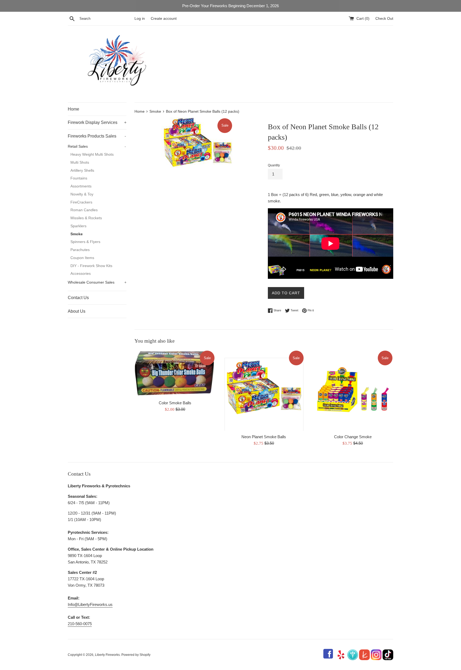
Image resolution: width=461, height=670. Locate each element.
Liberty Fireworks (107, 655)
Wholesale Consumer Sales (97, 282)
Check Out (384, 19)
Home (73, 109)
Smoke (76, 234)
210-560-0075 (80, 623)
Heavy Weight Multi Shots (92, 154)
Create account (164, 19)
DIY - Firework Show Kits (91, 266)
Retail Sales (97, 146)
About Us (76, 311)
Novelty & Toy (81, 194)
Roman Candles (84, 210)
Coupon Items (82, 258)
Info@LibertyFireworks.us (90, 604)
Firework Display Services (97, 122)
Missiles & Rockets (86, 218)
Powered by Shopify (135, 655)
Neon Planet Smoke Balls (263, 436)
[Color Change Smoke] (352, 390)
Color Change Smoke (353, 436)
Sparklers (78, 226)
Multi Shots (79, 162)
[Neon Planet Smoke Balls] (263, 390)
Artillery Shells (82, 171)
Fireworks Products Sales (97, 136)
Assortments (81, 186)
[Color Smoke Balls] (174, 373)
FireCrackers (81, 202)
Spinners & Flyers (85, 242)
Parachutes (80, 250)
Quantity (274, 165)
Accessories (80, 274)
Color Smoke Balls (175, 403)
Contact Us (78, 297)
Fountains (78, 178)
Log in (139, 19)
